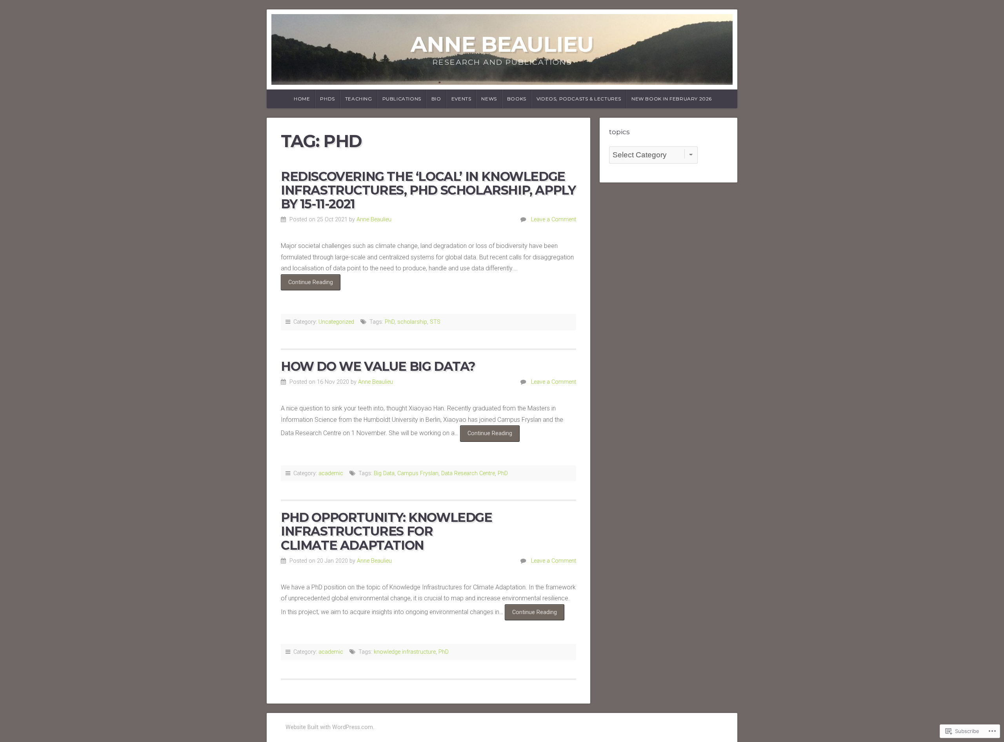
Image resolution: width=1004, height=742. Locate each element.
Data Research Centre (468, 473)
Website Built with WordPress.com (329, 727)
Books (516, 99)
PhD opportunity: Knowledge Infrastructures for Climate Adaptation (386, 531)
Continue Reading (307, 284)
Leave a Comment (553, 219)
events (461, 99)
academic (330, 473)
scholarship (412, 322)
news (489, 99)
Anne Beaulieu (502, 44)
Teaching (358, 99)
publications (401, 99)
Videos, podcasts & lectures (579, 99)
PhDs (327, 99)
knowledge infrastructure (405, 652)
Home (302, 99)
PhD (390, 322)
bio (436, 99)
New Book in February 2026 (671, 99)
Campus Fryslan (417, 473)
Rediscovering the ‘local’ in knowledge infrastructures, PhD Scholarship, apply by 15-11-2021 (428, 190)
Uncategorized (336, 322)
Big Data (384, 473)
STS (435, 322)
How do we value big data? (378, 366)
